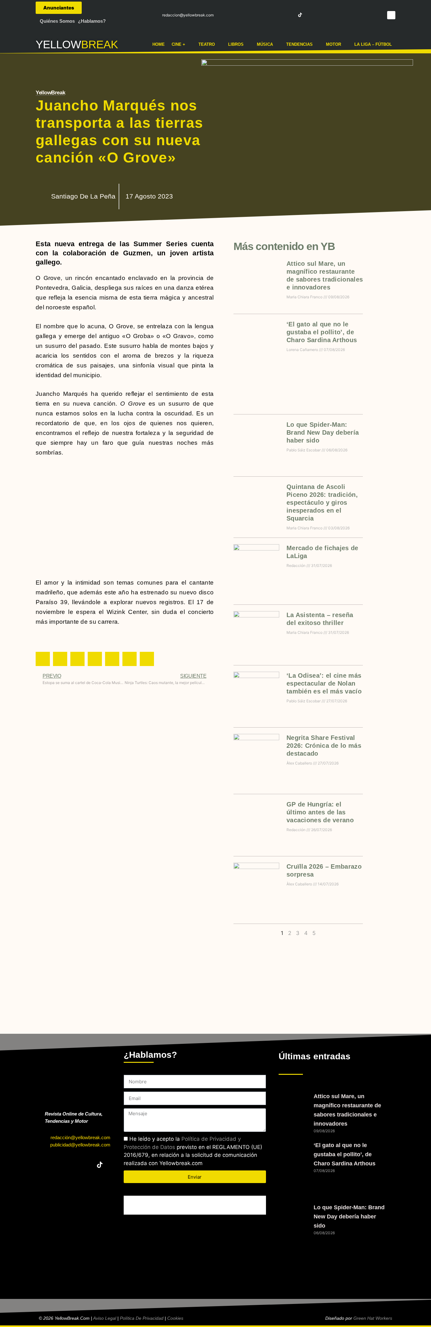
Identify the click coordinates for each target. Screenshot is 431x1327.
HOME (158, 44)
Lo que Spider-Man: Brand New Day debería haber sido (322, 432)
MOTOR (333, 44)
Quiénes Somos (57, 21)
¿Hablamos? (92, 21)
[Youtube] (288, 15)
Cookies (175, 1318)
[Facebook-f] (254, 15)
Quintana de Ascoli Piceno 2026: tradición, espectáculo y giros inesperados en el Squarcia (322, 502)
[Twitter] (265, 15)
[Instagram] (277, 15)
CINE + (178, 44)
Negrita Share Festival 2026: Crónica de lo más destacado (323, 745)
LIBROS (236, 44)
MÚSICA (265, 44)
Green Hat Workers (372, 1318)
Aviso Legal (104, 1318)
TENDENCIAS (299, 44)
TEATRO (206, 44)
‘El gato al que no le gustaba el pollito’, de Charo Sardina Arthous (321, 332)
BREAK (99, 44)
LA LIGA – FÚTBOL (373, 44)
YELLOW (58, 44)
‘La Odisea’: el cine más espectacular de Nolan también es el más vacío (324, 683)
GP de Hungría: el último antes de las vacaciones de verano (320, 812)
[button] (391, 15)
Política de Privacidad (141, 1318)
